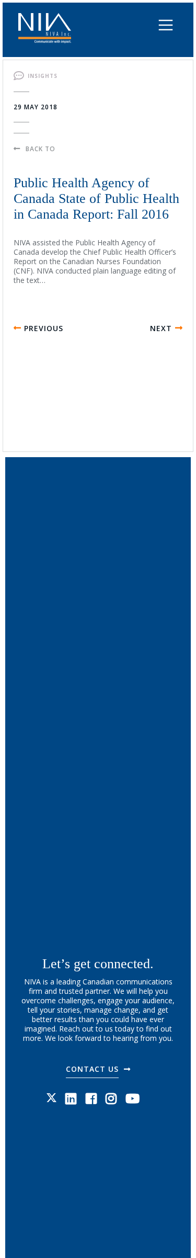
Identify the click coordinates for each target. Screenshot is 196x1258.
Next (161, 328)
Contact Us (92, 1069)
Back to (40, 148)
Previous (43, 328)
